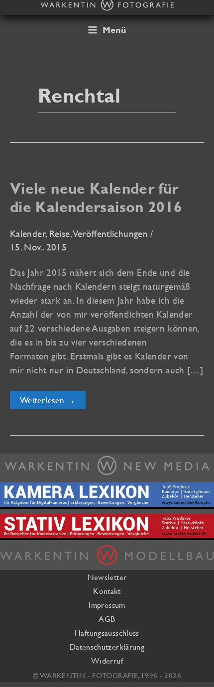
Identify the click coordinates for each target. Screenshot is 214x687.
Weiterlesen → (47, 401)
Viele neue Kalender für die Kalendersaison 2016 (96, 198)
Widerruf (107, 661)
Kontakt (107, 591)
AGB (107, 619)
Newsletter (107, 577)
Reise (59, 233)
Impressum (107, 605)
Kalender (28, 233)
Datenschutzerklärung (107, 647)
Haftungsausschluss (107, 633)
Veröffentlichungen (110, 233)
